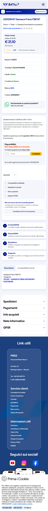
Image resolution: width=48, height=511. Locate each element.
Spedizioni (14, 403)
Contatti (13, 399)
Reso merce (15, 409)
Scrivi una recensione (12, 28)
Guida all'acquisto (17, 413)
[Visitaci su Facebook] (35, 463)
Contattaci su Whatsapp (19, 429)
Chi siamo (14, 425)
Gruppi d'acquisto (17, 439)
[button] (44, 4)
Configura (27, 508)
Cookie (13, 445)
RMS (12, 88)
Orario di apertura (17, 396)
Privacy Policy (15, 442)
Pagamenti (14, 406)
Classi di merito (16, 435)
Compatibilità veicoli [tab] (26, 268)
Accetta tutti (7, 508)
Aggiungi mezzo (41, 11)
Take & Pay (14, 432)
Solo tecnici (18, 508)
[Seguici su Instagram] (24, 463)
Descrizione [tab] (9, 268)
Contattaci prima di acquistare (24, 211)
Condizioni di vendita (18, 392)
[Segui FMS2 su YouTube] (12, 463)
